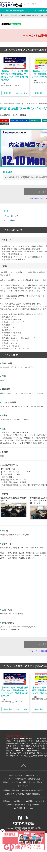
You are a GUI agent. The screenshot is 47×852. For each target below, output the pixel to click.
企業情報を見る (34, 779)
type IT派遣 (17, 808)
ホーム (11, 775)
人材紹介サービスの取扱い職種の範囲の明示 (22, 794)
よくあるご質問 (20, 782)
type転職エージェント (33, 801)
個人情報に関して (35, 782)
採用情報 (15, 790)
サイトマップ (23, 786)
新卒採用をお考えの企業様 (31, 790)
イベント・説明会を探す (15, 11)
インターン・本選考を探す (15, 779)
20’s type (35, 805)
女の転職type (17, 801)
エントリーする (21, 93)
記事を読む (7, 782)
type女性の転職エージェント (18, 805)
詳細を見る (8, 93)
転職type (6, 801)
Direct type (28, 808)
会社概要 (6, 790)
